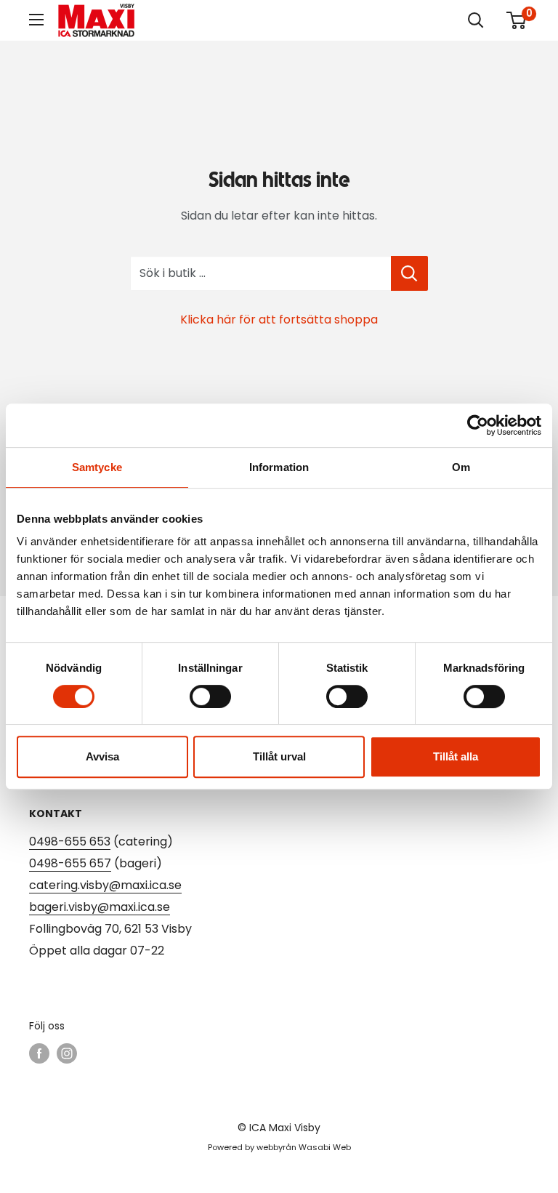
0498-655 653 (69, 841)
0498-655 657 (70, 863)
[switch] (210, 696)
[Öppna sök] (476, 20)
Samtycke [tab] (97, 467)
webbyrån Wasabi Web (303, 1147)
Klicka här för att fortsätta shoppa (279, 319)
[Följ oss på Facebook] (39, 1053)
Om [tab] (461, 467)
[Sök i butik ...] (409, 273)
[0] (517, 20)
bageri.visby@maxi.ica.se (99, 907)
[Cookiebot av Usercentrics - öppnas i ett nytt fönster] (477, 425)
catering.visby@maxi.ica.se (105, 885)
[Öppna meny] (36, 19)
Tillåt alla (455, 756)
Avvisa (102, 756)
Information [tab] (279, 467)
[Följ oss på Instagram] (67, 1053)
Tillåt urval (279, 756)
